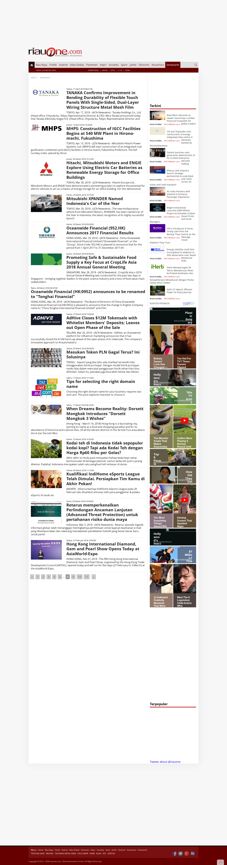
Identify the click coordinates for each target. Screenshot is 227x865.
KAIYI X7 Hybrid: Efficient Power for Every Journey (179, 291)
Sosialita (113, 65)
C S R (120, 70)
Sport (124, 65)
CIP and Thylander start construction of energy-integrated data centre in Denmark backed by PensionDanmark (171, 138)
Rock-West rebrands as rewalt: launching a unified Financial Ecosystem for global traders (181, 119)
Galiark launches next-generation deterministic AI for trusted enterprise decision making (181, 158)
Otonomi (144, 65)
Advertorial (93, 70)
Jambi (133, 65)
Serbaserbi (172, 65)
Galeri (104, 70)
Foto (113, 70)
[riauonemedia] (174, 853)
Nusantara (158, 65)
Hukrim (63, 65)
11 (86, 577)
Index (127, 70)
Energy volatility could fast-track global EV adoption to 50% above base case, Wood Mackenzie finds (181, 255)
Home (33, 77)
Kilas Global (77, 65)
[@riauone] (180, 853)
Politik (53, 65)
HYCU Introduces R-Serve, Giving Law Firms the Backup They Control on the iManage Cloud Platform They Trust (172, 235)
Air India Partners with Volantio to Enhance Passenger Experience (178, 194)
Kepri (103, 65)
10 (79, 577)
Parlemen (92, 65)
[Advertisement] (113, 21)
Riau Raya (41, 65)
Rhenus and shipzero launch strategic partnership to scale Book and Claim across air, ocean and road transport (171, 177)
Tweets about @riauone (165, 762)
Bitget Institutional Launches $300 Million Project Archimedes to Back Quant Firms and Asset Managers (172, 214)
